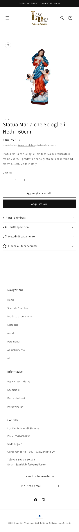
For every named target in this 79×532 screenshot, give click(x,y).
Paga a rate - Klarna (18, 381)
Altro (10, 358)
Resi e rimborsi (16, 398)
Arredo (11, 333)
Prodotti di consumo (19, 316)
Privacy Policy (15, 406)
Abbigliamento (16, 350)
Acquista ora (39, 204)
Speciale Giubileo (17, 308)
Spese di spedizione (26, 145)
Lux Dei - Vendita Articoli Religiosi (32, 523)
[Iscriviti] (58, 486)
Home (10, 299)
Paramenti (13, 341)
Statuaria (12, 324)
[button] (7, 18)
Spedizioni (13, 389)
